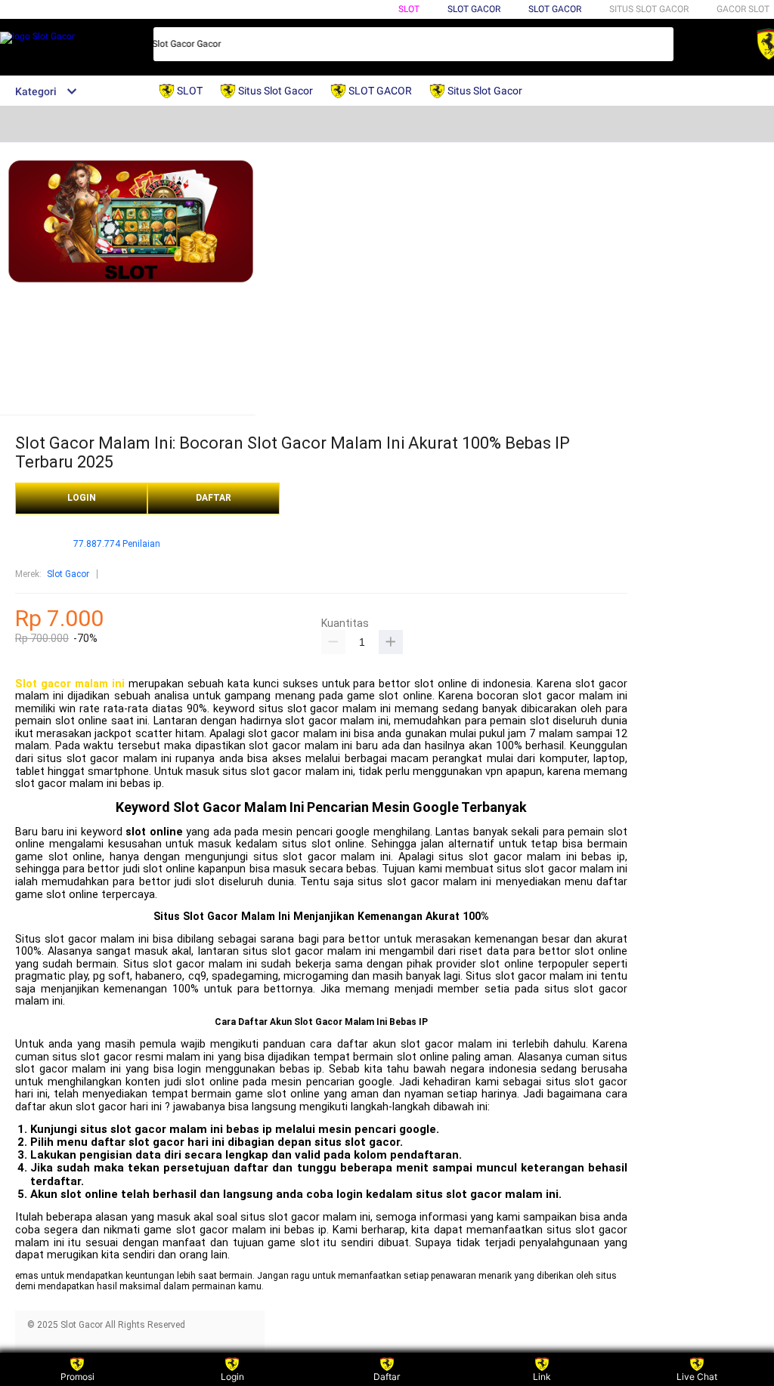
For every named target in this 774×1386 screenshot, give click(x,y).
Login (232, 1376)
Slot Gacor (554, 9)
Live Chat (696, 1376)
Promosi (77, 1376)
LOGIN (81, 497)
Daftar (386, 1376)
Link (542, 1376)
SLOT (409, 9)
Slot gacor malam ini (70, 684)
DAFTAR (213, 497)
